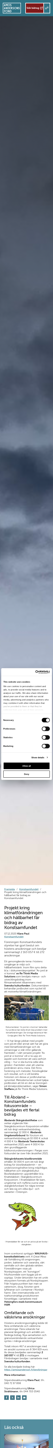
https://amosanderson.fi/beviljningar (25, 1369)
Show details (37, 757)
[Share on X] (12, 1397)
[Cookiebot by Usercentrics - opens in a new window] (38, 672)
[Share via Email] (24, 1397)
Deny (26, 774)
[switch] (46, 729)
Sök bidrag (33, 8)
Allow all (26, 766)
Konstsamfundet (28, 889)
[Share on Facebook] (6, 1397)
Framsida (9, 889)
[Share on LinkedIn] (18, 1397)
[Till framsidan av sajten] (11, 8)
